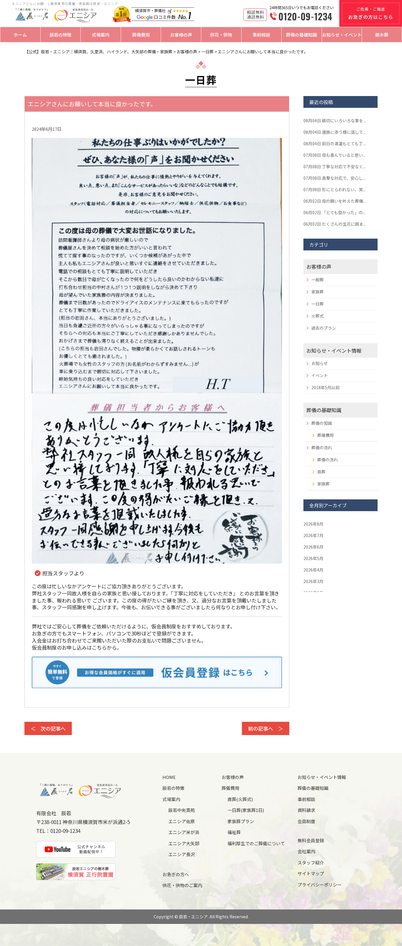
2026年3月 (313, 581)
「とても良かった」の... (334, 212)
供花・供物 (221, 35)
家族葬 (317, 292)
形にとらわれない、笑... (334, 189)
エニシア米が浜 (183, 832)
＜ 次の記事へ (48, 728)
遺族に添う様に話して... (334, 132)
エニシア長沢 (181, 854)
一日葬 (317, 304)
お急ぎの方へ (175, 874)
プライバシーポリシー (320, 884)
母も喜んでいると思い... (334, 155)
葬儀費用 (141, 35)
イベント (319, 375)
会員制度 (306, 821)
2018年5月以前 (325, 387)
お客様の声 (181, 35)
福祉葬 (234, 832)
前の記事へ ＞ (265, 728)
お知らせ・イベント (342, 35)
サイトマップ (311, 873)
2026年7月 (313, 535)
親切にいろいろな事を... (334, 120)
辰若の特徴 (60, 35)
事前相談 (261, 35)
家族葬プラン (240, 821)
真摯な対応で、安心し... (334, 178)
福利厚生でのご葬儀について (256, 843)
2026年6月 (313, 547)
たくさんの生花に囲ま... (334, 224)
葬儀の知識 (321, 423)
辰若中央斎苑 (181, 810)
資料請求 (306, 810)
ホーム (20, 35)
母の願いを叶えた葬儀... (334, 201)
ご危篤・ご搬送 (370, 13)
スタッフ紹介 (311, 862)
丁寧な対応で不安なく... (334, 166)
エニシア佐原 (181, 821)
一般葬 (317, 280)
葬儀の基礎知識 (301, 35)
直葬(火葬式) (240, 799)
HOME (169, 777)
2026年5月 (313, 558)
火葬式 (317, 316)
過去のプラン (323, 328)
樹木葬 (381, 35)
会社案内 (306, 851)
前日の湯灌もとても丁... (334, 143)
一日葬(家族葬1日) (245, 810)
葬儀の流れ (321, 447)
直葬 (321, 472)
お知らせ (319, 363)
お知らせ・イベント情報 (333, 350)
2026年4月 (313, 570)
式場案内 (100, 35)
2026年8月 (313, 524)
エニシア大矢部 (183, 843)
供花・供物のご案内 (182, 885)
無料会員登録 (311, 840)
